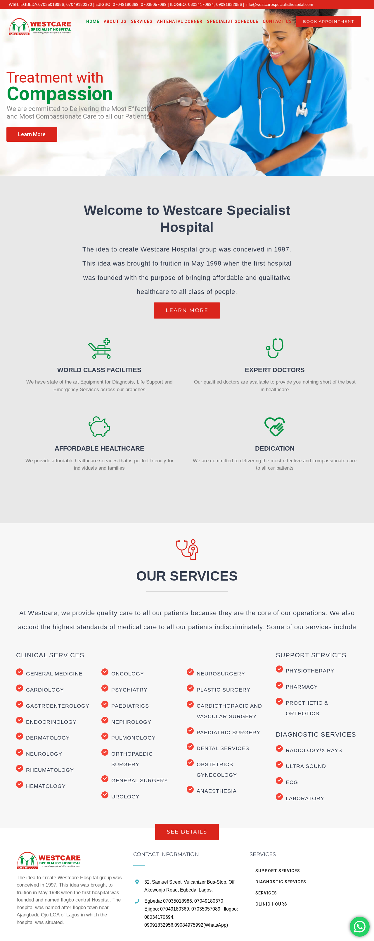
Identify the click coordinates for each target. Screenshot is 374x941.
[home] (49, 855)
